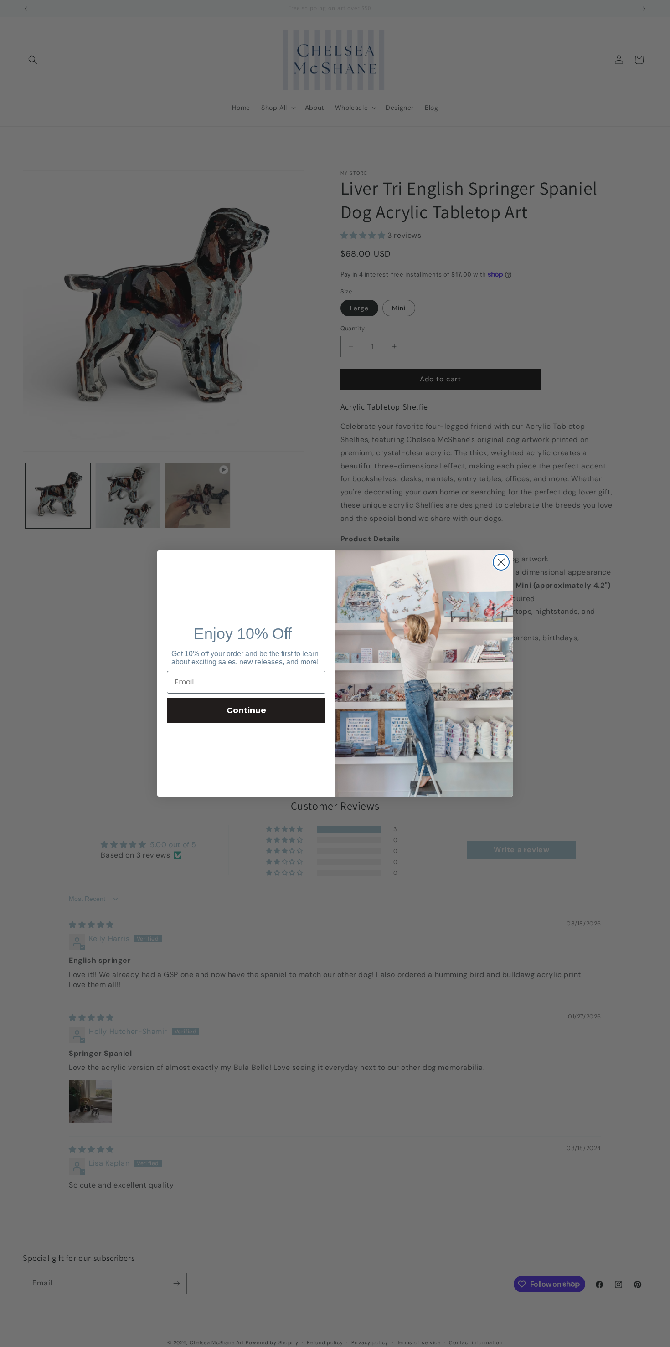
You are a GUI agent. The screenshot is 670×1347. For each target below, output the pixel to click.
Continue (246, 710)
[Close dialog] (501, 562)
